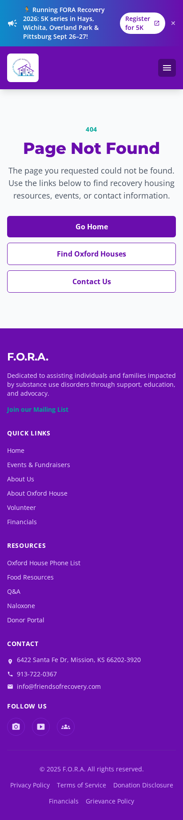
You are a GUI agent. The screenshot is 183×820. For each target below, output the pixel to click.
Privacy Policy (30, 785)
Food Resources (30, 577)
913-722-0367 (37, 674)
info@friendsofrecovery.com (59, 686)
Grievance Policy (110, 801)
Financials (22, 522)
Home (15, 450)
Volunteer (21, 507)
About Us (20, 479)
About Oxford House (37, 493)
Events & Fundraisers (38, 464)
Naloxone (21, 605)
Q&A (13, 591)
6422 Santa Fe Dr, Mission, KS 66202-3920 (79, 659)
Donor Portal (25, 620)
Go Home (92, 227)
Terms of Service (81, 785)
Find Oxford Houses (91, 254)
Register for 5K (142, 23)
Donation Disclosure (143, 785)
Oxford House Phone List (43, 563)
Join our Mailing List (37, 409)
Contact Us (91, 281)
